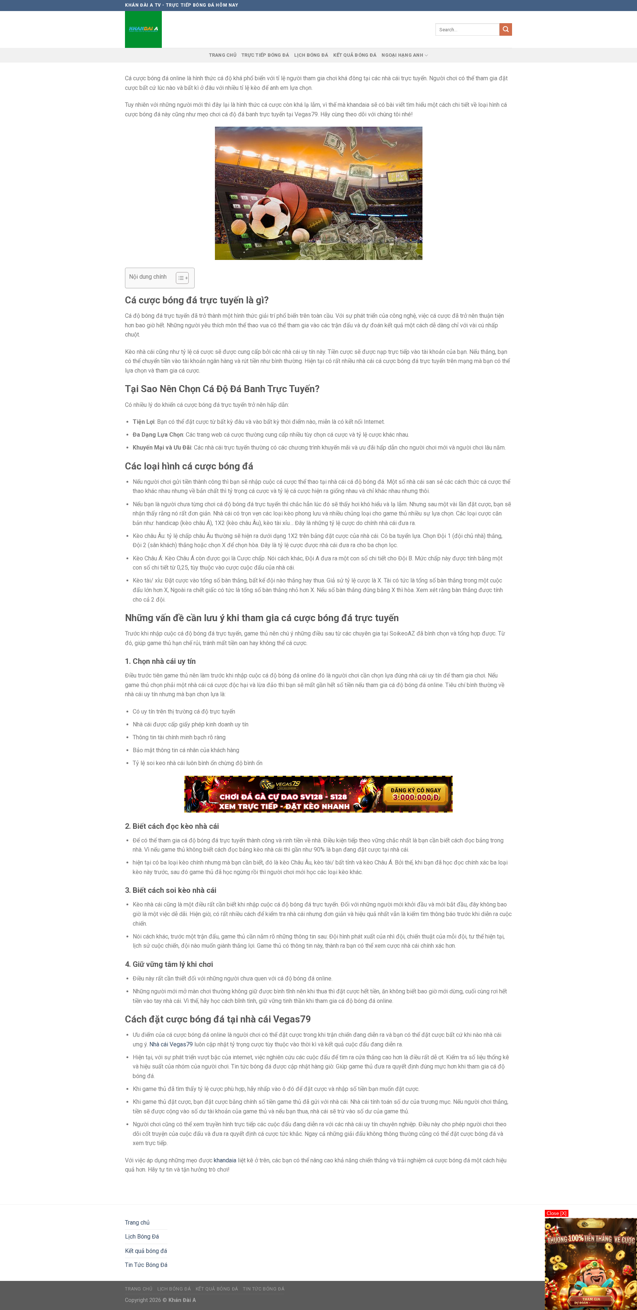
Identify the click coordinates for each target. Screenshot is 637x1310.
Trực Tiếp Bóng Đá (265, 55)
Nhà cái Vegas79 (171, 1044)
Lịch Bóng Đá (311, 55)
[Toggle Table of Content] (178, 278)
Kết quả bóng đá (354, 55)
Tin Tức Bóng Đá (146, 1264)
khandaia (225, 1160)
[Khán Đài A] (145, 29)
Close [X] (557, 1213)
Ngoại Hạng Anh (402, 55)
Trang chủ (222, 55)
